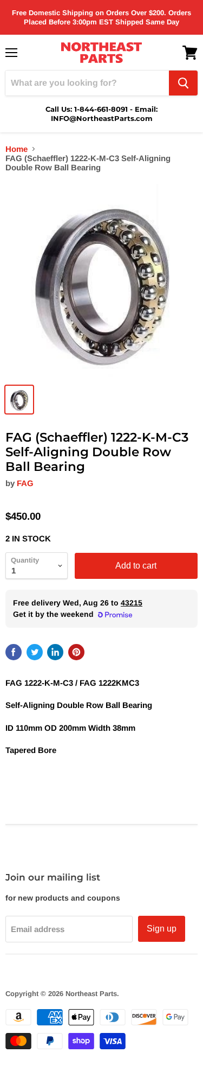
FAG (25, 483)
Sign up (161, 928)
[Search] (183, 83)
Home (16, 149)
